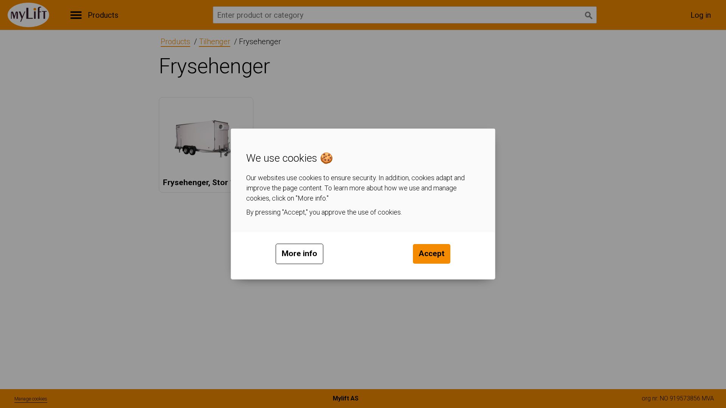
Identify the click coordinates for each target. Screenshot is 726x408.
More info (299, 253)
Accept (432, 253)
